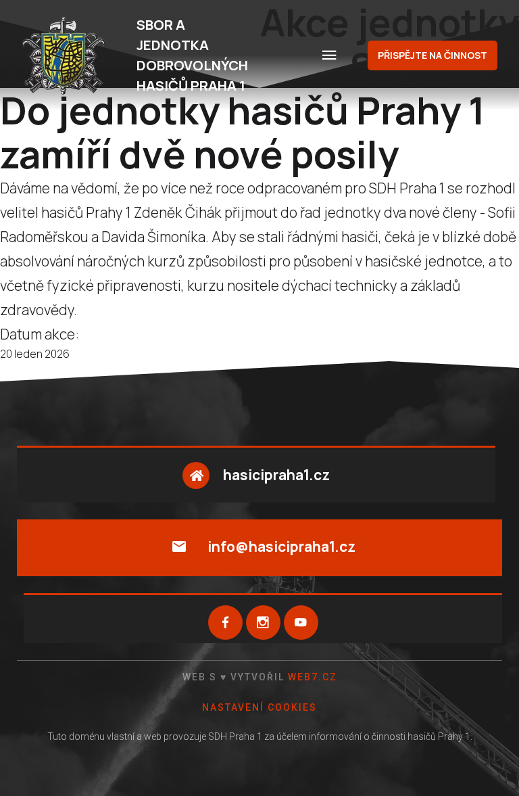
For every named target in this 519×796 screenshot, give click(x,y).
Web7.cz (311, 677)
